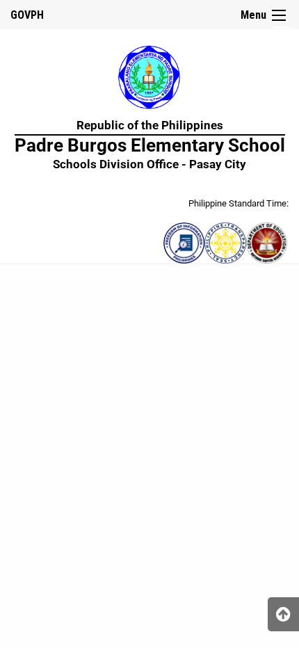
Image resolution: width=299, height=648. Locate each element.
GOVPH (27, 15)
